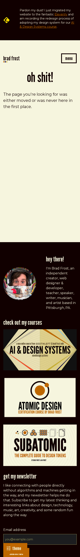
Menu (69, 58)
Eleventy (61, 14)
